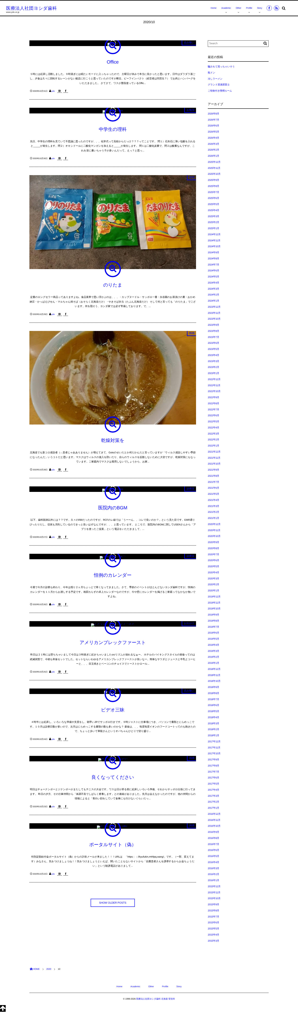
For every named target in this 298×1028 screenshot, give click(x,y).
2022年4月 (213, 427)
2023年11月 (214, 312)
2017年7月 (213, 771)
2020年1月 (213, 590)
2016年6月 (213, 850)
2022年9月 (213, 397)
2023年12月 (214, 306)
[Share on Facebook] (269, 8)
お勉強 (190, 109)
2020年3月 (213, 578)
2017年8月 (213, 765)
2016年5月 (213, 856)
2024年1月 (213, 300)
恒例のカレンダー (113, 575)
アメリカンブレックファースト (112, 642)
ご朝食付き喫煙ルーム (220, 90)
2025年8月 (213, 186)
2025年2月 (213, 222)
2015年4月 (213, 934)
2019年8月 (213, 620)
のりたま (112, 285)
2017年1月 (213, 807)
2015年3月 (213, 940)
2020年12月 (214, 524)
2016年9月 (213, 832)
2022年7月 (213, 409)
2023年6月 (213, 343)
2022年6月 (213, 415)
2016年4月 (213, 862)
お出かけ (189, 623)
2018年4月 (213, 717)
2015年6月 (213, 922)
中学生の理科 (113, 129)
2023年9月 (213, 324)
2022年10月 (214, 391)
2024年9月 (213, 252)
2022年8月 (213, 403)
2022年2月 (213, 439)
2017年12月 (214, 741)
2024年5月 (213, 276)
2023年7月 (213, 337)
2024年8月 (213, 258)
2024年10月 (214, 246)
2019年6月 (213, 632)
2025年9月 (213, 180)
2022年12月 (214, 379)
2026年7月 (213, 119)
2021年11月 (214, 457)
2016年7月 (213, 844)
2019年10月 (214, 608)
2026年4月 (213, 137)
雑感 (191, 177)
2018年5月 (213, 711)
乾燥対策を (112, 440)
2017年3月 (213, 795)
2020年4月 (213, 572)
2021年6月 (213, 487)
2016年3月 (213, 868)
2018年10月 (214, 681)
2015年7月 (213, 916)
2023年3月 (213, 361)
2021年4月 (213, 500)
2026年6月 (213, 125)
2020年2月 (213, 584)
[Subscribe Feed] (276, 8)
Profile (249, 8)
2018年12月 (214, 669)
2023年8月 (213, 331)
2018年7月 (213, 699)
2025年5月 (213, 204)
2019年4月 (213, 644)
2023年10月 (214, 318)
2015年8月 (213, 910)
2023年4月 (213, 355)
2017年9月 (213, 759)
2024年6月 (213, 270)
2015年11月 (214, 892)
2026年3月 (213, 143)
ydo (53, 91)
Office (113, 62)
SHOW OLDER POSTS (112, 902)
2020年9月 (213, 542)
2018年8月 (213, 693)
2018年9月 (213, 687)
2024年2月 (213, 294)
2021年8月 (213, 475)
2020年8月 (213, 548)
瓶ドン (211, 72)
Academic (226, 8)
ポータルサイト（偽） (112, 844)
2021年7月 (213, 482)
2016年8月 (213, 838)
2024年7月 (213, 264)
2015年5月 (213, 928)
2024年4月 (213, 282)
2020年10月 (214, 536)
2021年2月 (213, 512)
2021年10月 (214, 463)
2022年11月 (214, 385)
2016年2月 (213, 874)
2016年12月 (214, 813)
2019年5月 (213, 638)
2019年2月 (213, 656)
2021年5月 (213, 493)
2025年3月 (213, 216)
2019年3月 (213, 651)
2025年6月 (213, 198)
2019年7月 (213, 626)
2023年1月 (213, 373)
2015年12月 (214, 886)
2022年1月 (213, 445)
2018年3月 (213, 723)
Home (214, 8)
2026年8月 (213, 113)
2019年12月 (214, 596)
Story (259, 8)
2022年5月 (213, 421)
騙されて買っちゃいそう (221, 66)
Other (238, 8)
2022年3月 (213, 433)
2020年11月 (214, 530)
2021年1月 (213, 518)
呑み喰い (189, 42)
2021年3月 (213, 506)
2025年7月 (213, 192)
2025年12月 (214, 162)
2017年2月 (213, 801)
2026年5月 (213, 131)
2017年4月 (213, 789)
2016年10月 (214, 825)
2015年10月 (214, 898)
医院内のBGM (112, 507)
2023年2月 (213, 367)
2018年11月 (214, 675)
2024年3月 (213, 288)
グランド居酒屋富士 (219, 84)
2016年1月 (213, 880)
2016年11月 (214, 820)
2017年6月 (213, 777)
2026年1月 (213, 155)
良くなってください (112, 777)
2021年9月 (213, 469)
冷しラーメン (215, 78)
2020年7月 (213, 554)
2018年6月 (213, 705)
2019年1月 (213, 663)
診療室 (190, 488)
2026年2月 (213, 149)
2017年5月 (213, 783)
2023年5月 (213, 349)
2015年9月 (213, 904)
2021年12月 (214, 451)
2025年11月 (214, 168)
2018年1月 (213, 735)
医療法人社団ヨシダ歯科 (31, 8)
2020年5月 (213, 566)
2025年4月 (213, 210)
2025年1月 (213, 228)
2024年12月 (214, 234)
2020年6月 (213, 560)
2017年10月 (214, 753)
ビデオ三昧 (112, 709)
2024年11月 (214, 240)
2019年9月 (213, 614)
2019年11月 (214, 602)
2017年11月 (214, 747)
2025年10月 (214, 173)
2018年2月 (213, 729)
